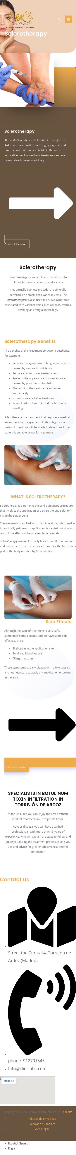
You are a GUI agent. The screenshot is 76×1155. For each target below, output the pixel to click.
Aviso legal (42, 1129)
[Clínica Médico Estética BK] (20, 19)
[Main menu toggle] (68, 19)
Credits (67, 1112)
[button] (59, 19)
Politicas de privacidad (42, 1118)
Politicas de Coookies (42, 1124)
